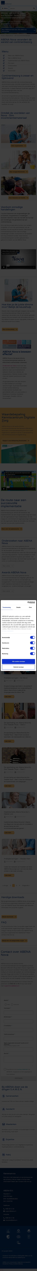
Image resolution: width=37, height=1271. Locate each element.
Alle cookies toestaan (18, 661)
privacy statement (7, 631)
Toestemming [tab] (6, 607)
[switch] (32, 642)
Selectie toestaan (18, 667)
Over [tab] (30, 607)
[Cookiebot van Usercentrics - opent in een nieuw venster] (27, 602)
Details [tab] (18, 607)
